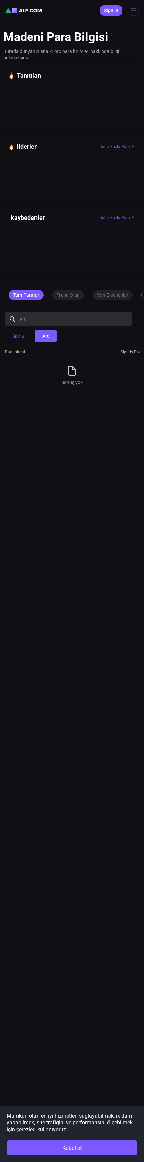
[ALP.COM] (23, 10)
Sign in (111, 10)
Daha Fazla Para (114, 146)
